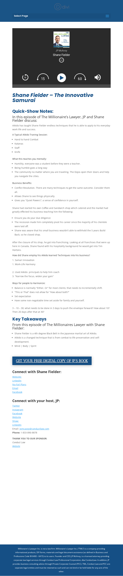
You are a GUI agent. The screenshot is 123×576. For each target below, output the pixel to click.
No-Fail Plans (19, 384)
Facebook (17, 392)
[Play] (62, 77)
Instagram (17, 409)
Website (16, 417)
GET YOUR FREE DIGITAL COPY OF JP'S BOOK (52, 360)
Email (15, 388)
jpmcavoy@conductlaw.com (34, 428)
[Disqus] (61, 493)
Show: (15, 421)
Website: (17, 376)
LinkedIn (16, 380)
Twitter (16, 405)
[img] (61, 60)
